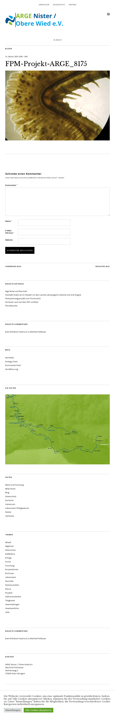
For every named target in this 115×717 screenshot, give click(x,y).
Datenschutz (59, 5)
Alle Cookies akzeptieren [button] (38, 710)
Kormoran (9, 573)
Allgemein (9, 546)
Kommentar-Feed (13, 365)
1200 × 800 (23, 57)
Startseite (9, 516)
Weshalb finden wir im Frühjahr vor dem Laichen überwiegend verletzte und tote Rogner (43, 295)
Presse (8, 589)
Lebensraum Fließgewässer (17, 508)
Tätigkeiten (10, 600)
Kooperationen (11, 569)
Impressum (44, 5)
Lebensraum (10, 577)
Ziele (7, 612)
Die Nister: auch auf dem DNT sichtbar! (21, 302)
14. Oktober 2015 (11, 57)
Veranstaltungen (12, 604)
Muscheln (9, 581)
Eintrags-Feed (11, 361)
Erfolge (8, 558)
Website (9, 240)
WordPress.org (11, 369)
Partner (72, 5)
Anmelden (9, 358)
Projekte (8, 593)
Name (8, 221)
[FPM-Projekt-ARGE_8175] (57, 139)
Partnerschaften (12, 585)
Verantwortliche (12, 608)
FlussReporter (11, 306)
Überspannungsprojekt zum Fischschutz (23, 298)
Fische (8, 562)
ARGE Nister (10, 489)
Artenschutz (10, 550)
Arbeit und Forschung (14, 485)
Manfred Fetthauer (38, 332)
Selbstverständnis (13, 596)
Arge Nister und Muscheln (16, 291)
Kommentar (11, 185)
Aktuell (8, 542)
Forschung (9, 566)
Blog (7, 492)
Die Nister (9, 500)
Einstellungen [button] (13, 710)
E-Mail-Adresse (9, 231)
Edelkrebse (10, 554)
